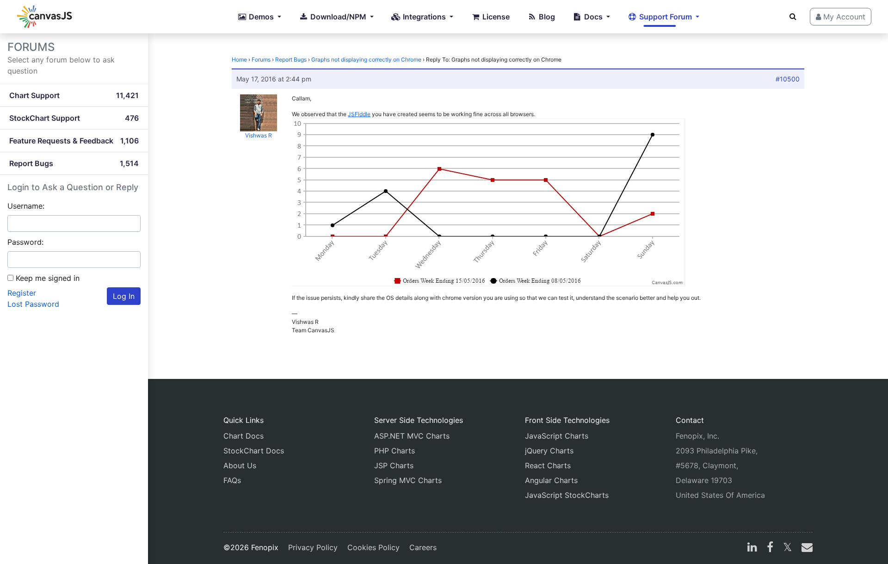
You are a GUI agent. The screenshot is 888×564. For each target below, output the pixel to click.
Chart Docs (243, 435)
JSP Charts (393, 465)
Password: (25, 242)
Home (239, 59)
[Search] (792, 16)
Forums (261, 59)
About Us (239, 465)
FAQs (232, 480)
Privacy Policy (313, 547)
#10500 (788, 79)
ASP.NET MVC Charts (412, 435)
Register (21, 292)
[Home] (44, 16)
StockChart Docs (253, 450)
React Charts (548, 465)
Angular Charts (551, 480)
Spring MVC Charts (408, 480)
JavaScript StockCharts (567, 495)
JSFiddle (359, 114)
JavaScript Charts (556, 435)
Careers (423, 547)
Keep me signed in (48, 278)
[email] (805, 548)
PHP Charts (394, 450)
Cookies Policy (373, 547)
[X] (787, 548)
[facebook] (770, 548)
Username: (25, 206)
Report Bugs (291, 59)
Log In (124, 296)
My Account (843, 16)
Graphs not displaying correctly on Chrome (366, 59)
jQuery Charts (549, 450)
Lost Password (33, 304)
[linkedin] (752, 548)
